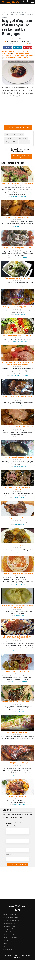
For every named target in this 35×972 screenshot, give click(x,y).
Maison (14, 142)
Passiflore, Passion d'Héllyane (20, 342)
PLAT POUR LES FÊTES (16, 51)
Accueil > (5, 12)
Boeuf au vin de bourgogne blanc (17, 545)
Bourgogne (22, 138)
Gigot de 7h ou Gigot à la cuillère (17, 217)
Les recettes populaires (11, 920)
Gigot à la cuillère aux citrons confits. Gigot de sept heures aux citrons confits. (17, 363)
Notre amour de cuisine (19, 467)
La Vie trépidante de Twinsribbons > (17, 12)
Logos (5, 944)
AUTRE (4, 51)
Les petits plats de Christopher (19, 376)
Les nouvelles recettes (10, 918)
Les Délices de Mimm (19, 315)
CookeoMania (19, 742)
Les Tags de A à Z (9, 923)
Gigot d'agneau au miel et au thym (17, 672)
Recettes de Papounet (20, 497)
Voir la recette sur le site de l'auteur (18, 127)
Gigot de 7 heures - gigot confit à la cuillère (17, 336)
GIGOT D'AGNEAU (9, 58)
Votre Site (9, 855)
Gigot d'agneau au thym (17, 518)
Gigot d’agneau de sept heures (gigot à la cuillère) (17, 397)
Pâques (8, 138)
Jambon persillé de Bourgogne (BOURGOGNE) (17, 184)
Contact (5, 941)
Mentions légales (8, 950)
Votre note (8, 823)
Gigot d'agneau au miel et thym (17, 763)
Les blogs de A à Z (9, 932)
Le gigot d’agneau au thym (18, 797)
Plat (7, 135)
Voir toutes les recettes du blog (22, 157)
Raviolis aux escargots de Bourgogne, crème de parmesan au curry (17, 607)
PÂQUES (15, 53)
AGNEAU (30, 56)
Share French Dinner (19, 805)
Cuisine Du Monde (19, 524)
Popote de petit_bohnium (19, 651)
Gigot (7, 142)
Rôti (15, 138)
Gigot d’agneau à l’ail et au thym (17, 733)
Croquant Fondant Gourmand (19, 257)
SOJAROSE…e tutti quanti (19, 227)
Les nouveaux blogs (9, 935)
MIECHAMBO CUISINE (19, 406)
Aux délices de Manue (19, 553)
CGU (4, 947)
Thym (21, 135)
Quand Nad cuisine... (19, 286)
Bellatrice (19, 436)
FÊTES (19, 58)
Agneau (13, 135)
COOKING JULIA (19, 712)
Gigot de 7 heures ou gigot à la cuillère (17, 248)
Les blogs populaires (10, 938)
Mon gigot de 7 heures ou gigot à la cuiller (17, 307)
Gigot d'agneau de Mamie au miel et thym (17, 457)
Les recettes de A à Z (10, 915)
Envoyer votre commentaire (17, 865)
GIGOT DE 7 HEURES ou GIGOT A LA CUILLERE (17, 427)
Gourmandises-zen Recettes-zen (19, 197)
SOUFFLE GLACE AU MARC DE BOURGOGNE (17, 574)
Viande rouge (24, 142)
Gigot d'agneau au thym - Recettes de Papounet (17, 488)
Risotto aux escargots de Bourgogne (17, 278)
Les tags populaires (9, 929)
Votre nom (10, 837)
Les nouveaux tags (9, 926)
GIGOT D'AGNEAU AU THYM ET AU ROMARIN (17, 702)
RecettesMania (10, 2)
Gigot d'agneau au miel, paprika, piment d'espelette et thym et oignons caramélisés (17, 637)
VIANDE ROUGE (20, 56)
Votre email (11, 846)
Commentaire (11, 826)
